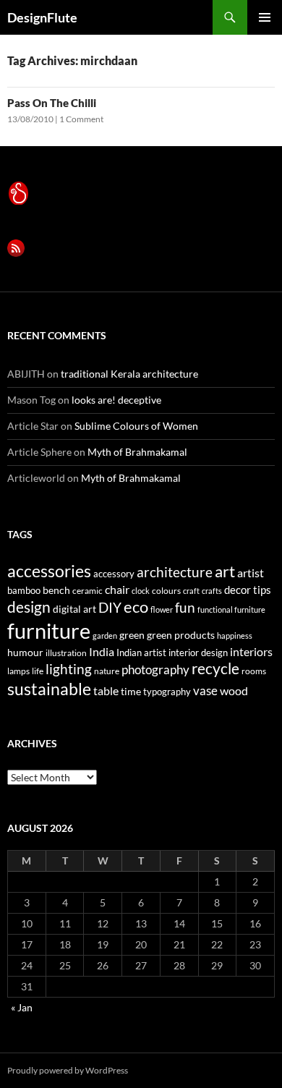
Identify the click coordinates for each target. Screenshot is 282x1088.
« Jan (22, 1007)
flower (161, 609)
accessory (113, 573)
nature (106, 671)
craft (191, 590)
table (106, 690)
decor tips (247, 589)
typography (167, 691)
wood (234, 690)
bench (56, 590)
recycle (215, 668)
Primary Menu (264, 17)
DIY (109, 607)
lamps (18, 671)
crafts (212, 590)
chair (117, 589)
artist (250, 572)
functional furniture (231, 609)
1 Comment (81, 119)
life (37, 671)
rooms (254, 671)
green (132, 635)
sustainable (49, 689)
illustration (66, 652)
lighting (69, 669)
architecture (175, 572)
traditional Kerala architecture (129, 373)
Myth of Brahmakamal (137, 452)
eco (136, 606)
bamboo (23, 590)
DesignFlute (42, 17)
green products (181, 635)
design (29, 607)
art (225, 571)
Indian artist (141, 652)
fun (185, 608)
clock (141, 590)
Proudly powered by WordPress (67, 1070)
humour (25, 652)
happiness (234, 635)
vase (205, 690)
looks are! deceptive (116, 400)
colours (166, 590)
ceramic (87, 590)
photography (155, 669)
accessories (49, 571)
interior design (198, 652)
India (101, 651)
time (131, 691)
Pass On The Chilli (51, 102)
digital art (74, 609)
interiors (251, 651)
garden (105, 635)
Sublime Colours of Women (136, 426)
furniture (48, 630)
